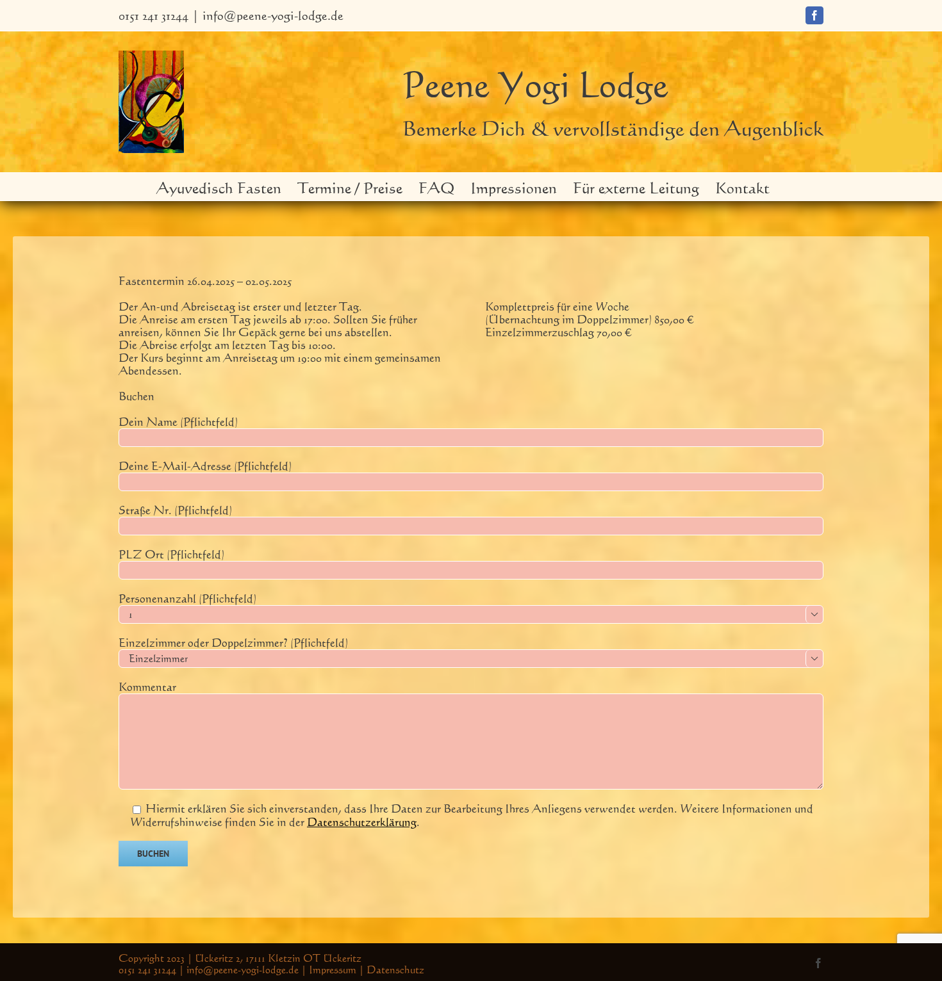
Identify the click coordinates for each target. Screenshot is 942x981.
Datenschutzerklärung (362, 822)
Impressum (332, 969)
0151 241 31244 (153, 15)
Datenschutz (395, 969)
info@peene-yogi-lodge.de (272, 15)
